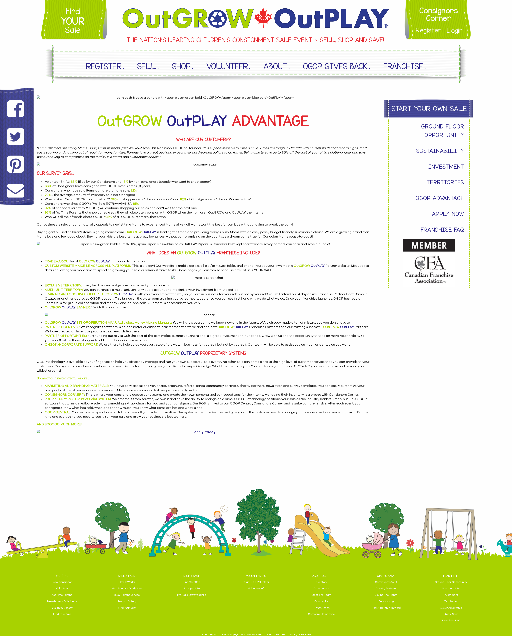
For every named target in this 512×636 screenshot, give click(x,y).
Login (455, 30)
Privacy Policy (321, 607)
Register (427, 30)
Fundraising (386, 601)
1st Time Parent (62, 595)
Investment (446, 166)
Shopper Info (192, 588)
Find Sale (72, 20)
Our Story (321, 582)
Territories (445, 182)
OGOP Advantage (440, 198)
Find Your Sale (62, 614)
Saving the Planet (386, 595)
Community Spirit (386, 582)
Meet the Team (321, 595)
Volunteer (227, 66)
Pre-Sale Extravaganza (191, 595)
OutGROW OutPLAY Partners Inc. (272, 634)
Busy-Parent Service (127, 595)
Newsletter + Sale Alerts (62, 601)
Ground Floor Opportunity (442, 130)
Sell (146, 66)
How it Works (127, 582)
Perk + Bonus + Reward (386, 607)
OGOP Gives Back (335, 66)
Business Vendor (62, 607)
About (275, 66)
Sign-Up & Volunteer (256, 582)
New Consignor (62, 582)
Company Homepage (321, 614)
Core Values (321, 588)
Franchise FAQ (442, 229)
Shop (181, 66)
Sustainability (440, 150)
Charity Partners (386, 588)
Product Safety (127, 601)
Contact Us (321, 601)
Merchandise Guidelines (127, 588)
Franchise (403, 66)
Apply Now (448, 213)
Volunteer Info (256, 588)
